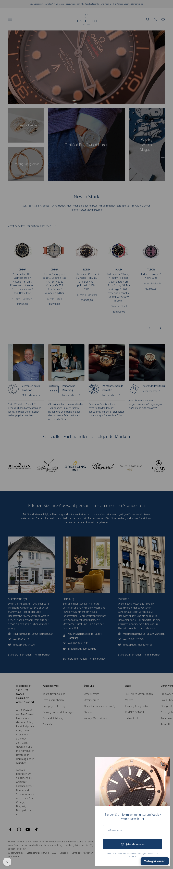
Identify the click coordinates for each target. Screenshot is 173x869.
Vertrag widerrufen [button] (154, 861)
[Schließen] (163, 763)
